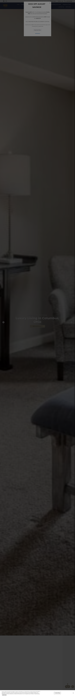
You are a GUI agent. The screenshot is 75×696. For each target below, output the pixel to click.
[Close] (73, 693)
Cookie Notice (4, 694)
